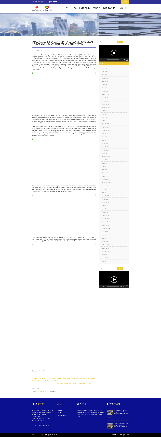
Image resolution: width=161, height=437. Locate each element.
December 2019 (105, 196)
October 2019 (105, 202)
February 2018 (105, 245)
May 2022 (104, 137)
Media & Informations (81, 8)
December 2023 (105, 97)
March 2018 (105, 241)
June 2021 (104, 166)
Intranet (124, 2)
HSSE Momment (109, 8)
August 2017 (105, 258)
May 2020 (104, 189)
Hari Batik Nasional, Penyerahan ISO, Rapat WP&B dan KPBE (76, 383)
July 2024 (104, 84)
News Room (43, 371)
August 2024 (105, 81)
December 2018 (105, 218)
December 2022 (105, 124)
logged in (42, 391)
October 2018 (105, 225)
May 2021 (104, 169)
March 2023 (105, 117)
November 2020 (106, 182)
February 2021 (105, 176)
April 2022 (104, 140)
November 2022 (106, 127)
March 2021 (105, 173)
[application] (114, 53)
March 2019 (105, 212)
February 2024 (105, 94)
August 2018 (105, 231)
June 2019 (104, 205)
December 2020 (105, 179)
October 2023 (105, 104)
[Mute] (124, 60)
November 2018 (106, 222)
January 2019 (105, 215)
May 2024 (104, 88)
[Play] (101, 60)
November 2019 (106, 199)
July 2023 (104, 111)
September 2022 (106, 130)
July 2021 (104, 163)
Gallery (60, 413)
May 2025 (104, 75)
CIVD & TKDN (123, 8)
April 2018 (104, 238)
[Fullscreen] (127, 60)
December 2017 (105, 251)
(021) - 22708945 (54, 2)
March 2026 (105, 68)
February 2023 (105, 120)
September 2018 (106, 228)
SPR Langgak (41, 434)
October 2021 (105, 153)
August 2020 (105, 186)
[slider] (113, 59)
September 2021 (106, 156)
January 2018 (105, 248)
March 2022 (105, 143)
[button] (114, 53)
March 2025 (105, 78)
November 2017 (106, 254)
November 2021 (106, 150)
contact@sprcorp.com (38, 2)
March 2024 (105, 91)
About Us (96, 8)
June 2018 (104, 235)
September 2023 (106, 107)
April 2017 (104, 261)
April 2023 (104, 114)
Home (67, 8)
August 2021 (105, 160)
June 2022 (104, 133)
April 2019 (104, 209)
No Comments (45, 51)
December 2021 (105, 146)
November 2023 (106, 101)
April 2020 (104, 192)
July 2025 (104, 71)
